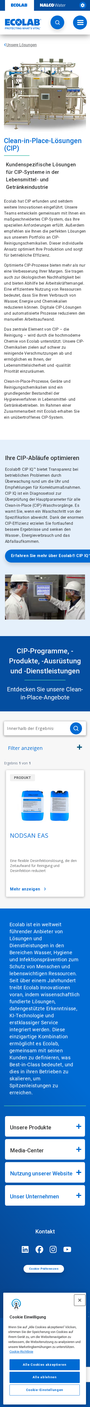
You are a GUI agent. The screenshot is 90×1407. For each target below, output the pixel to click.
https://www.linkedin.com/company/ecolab (25, 1249)
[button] (57, 22)
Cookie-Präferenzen (43, 1268)
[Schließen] (79, 1300)
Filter (25, 748)
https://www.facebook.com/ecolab (39, 1249)
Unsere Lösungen (21, 45)
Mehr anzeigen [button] (25, 889)
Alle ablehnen (44, 1377)
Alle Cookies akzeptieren (44, 1364)
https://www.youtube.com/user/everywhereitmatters (67, 1249)
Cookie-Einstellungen (44, 1390)
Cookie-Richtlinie (21, 1351)
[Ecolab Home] (21, 24)
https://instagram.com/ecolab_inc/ (53, 1249)
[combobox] (35, 728)
